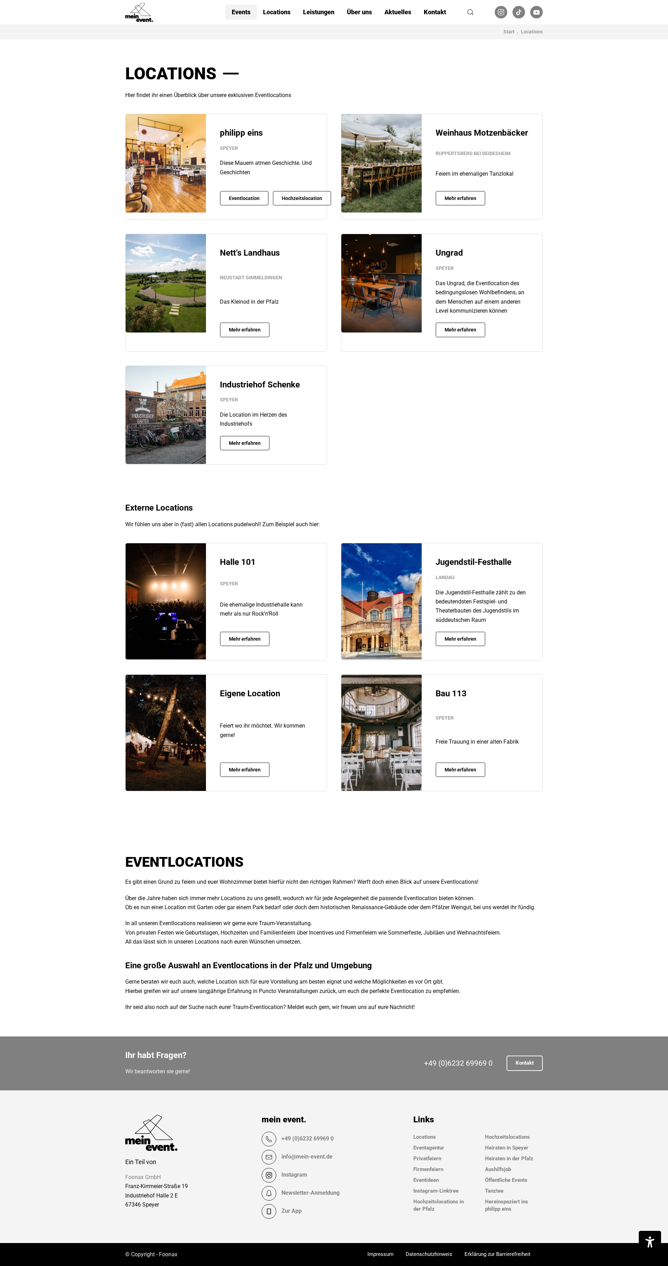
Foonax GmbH (143, 1177)
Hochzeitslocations (507, 1137)
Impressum (380, 1254)
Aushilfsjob (498, 1169)
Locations (424, 1137)
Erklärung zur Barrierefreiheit (497, 1254)
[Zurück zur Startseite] (139, 12)
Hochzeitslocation (302, 198)
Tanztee (494, 1191)
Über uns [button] (359, 12)
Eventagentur (428, 1148)
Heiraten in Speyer (506, 1148)
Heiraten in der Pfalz (509, 1158)
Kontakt (435, 12)
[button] (470, 12)
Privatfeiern (427, 1158)
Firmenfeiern (428, 1169)
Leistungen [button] (318, 12)
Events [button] (241, 12)
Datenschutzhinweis (429, 1254)
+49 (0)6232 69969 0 (458, 1063)
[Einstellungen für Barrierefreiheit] (650, 1242)
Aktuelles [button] (397, 12)
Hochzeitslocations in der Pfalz (438, 1205)
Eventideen (426, 1180)
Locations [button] (277, 12)
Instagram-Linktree (436, 1191)
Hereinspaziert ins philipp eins (506, 1205)
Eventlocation (244, 198)
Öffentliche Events (506, 1180)
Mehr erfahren (460, 198)
